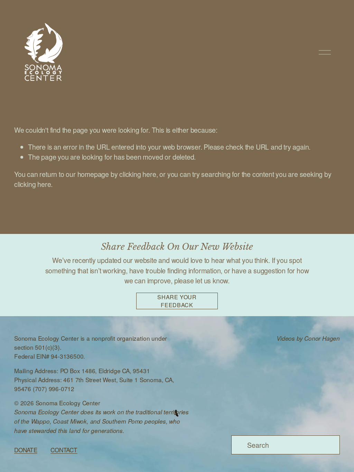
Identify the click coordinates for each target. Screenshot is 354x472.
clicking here (137, 174)
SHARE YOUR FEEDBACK (176, 301)
